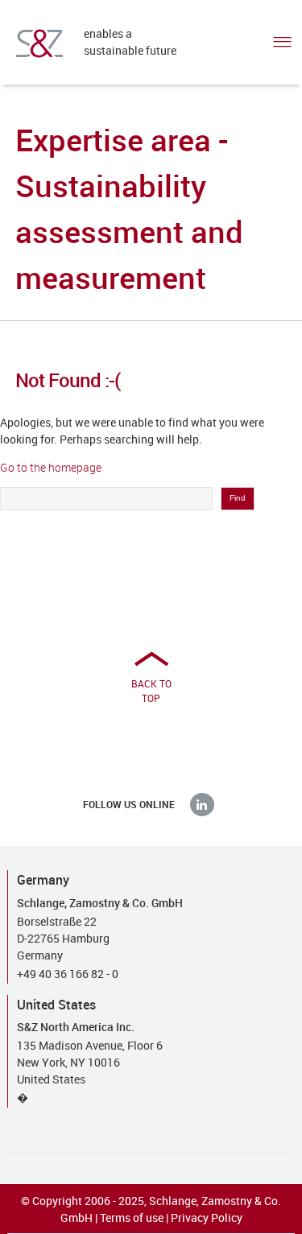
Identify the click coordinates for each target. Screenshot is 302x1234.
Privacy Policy (206, 1217)
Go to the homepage (50, 467)
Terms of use (131, 1217)
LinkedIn (202, 804)
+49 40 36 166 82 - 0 (67, 973)
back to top (151, 690)
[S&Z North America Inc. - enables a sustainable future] (39, 44)
